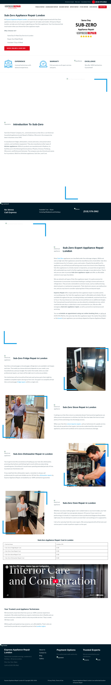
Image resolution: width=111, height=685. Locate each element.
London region (41, 626)
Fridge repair (39, 7)
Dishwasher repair (52, 7)
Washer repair (64, 7)
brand (60, 318)
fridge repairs (21, 382)
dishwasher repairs (46, 475)
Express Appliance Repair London (16, 19)
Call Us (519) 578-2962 (11, 665)
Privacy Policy (52, 680)
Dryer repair (74, 7)
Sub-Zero (60, 258)
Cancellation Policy (86, 2)
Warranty (77, 2)
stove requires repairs (74, 424)
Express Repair (78, 682)
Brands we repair (69, 2)
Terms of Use (59, 680)
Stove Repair (84, 7)
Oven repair (93, 7)
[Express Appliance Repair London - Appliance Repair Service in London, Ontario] (12, 7)
